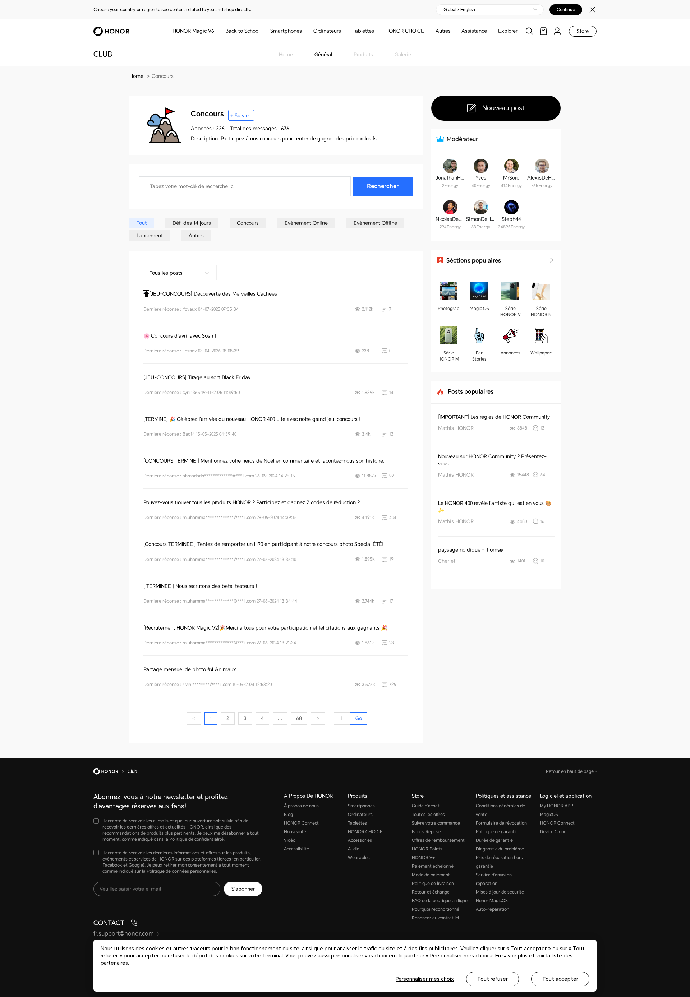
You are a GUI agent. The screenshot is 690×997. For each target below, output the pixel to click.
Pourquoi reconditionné (435, 909)
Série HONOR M (448, 356)
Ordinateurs (327, 31)
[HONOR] (110, 771)
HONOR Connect (301, 823)
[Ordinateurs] (344, 31)
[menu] (557, 31)
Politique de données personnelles (181, 871)
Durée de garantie (494, 840)
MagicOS (549, 814)
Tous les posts (166, 273)
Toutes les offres (428, 814)
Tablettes (363, 31)
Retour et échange (431, 892)
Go (358, 718)
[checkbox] (177, 830)
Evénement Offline (375, 223)
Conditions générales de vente (500, 810)
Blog (288, 814)
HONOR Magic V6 (193, 31)
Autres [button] (443, 31)
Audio (353, 849)
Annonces (510, 353)
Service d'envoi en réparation (494, 879)
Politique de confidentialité (196, 839)
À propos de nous (301, 805)
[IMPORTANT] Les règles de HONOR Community (494, 417)
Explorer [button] (508, 31)
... (280, 718)
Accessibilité (296, 849)
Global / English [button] (459, 9)
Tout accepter (560, 979)
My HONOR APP (556, 805)
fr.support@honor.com (123, 933)
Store (583, 31)
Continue (566, 9)
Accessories (360, 840)
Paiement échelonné (433, 866)
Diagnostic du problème (500, 849)
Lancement (150, 235)
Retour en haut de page (570, 771)
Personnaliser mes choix (425, 979)
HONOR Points (427, 849)
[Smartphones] (305, 31)
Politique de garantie (497, 831)
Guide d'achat (426, 805)
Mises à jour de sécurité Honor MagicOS (500, 896)
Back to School (242, 31)
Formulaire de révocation (501, 823)
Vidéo (289, 840)
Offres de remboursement (438, 840)
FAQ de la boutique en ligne (440, 900)
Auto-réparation (492, 909)
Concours (248, 223)
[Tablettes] (377, 31)
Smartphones (286, 31)
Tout (142, 223)
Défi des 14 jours (191, 223)
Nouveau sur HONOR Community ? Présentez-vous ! (492, 460)
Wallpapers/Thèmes (541, 353)
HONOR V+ (423, 857)
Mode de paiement (431, 874)
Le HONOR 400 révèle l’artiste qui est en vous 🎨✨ (494, 506)
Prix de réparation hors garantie (499, 862)
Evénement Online (306, 223)
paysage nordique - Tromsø (470, 550)
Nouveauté (295, 831)
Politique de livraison (433, 883)
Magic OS (479, 308)
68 (299, 718)
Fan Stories (479, 356)
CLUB (102, 54)
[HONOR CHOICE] (427, 31)
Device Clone (553, 831)
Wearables (359, 857)
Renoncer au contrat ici (435, 918)
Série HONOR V (510, 311)
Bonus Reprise (426, 831)
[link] (543, 31)
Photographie (448, 308)
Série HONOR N (541, 311)
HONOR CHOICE (404, 31)
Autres (196, 235)
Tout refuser (492, 979)
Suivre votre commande (436, 823)
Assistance (474, 31)
